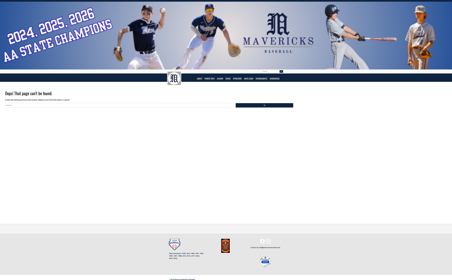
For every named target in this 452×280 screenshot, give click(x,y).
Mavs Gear (248, 78)
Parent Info (210, 78)
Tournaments (261, 78)
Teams (228, 78)
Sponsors (237, 78)
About (199, 78)
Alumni (220, 78)
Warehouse (275, 78)
